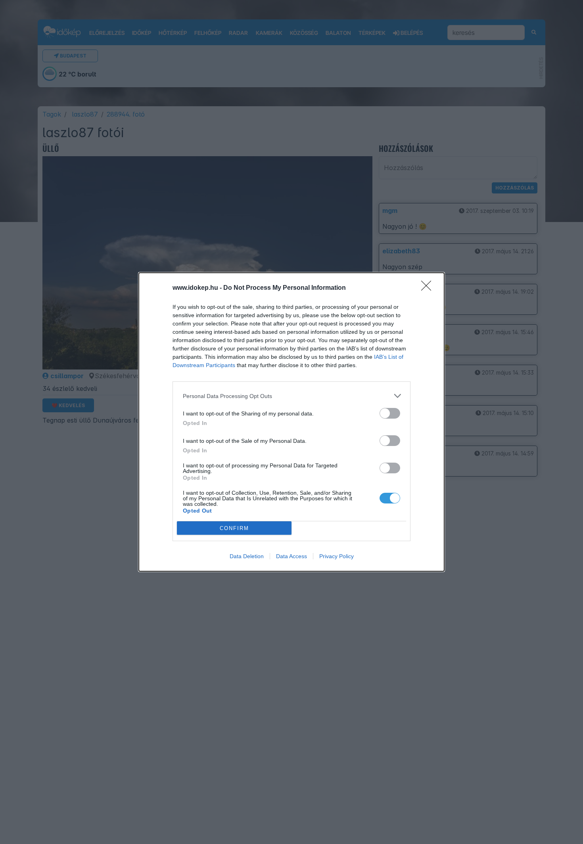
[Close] (428, 288)
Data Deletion (247, 556)
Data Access (291, 556)
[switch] (390, 413)
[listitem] (291, 396)
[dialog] (291, 422)
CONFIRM (234, 528)
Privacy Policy (336, 556)
